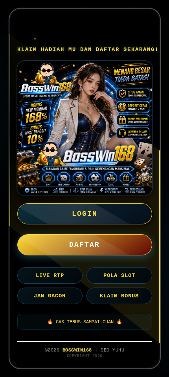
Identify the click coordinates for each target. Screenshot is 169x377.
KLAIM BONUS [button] (119, 296)
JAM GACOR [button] (50, 296)
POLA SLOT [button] (119, 275)
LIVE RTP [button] (50, 275)
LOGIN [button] (84, 214)
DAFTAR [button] (84, 245)
